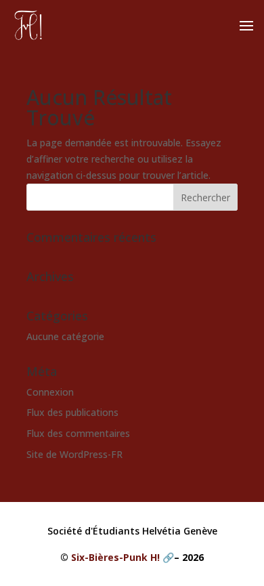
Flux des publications (72, 412)
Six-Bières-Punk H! (115, 557)
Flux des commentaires (78, 433)
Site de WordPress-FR (74, 454)
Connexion (50, 391)
